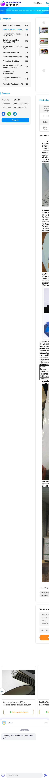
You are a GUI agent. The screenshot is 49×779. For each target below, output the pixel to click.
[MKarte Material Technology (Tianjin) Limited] (10, 3)
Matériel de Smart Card (15, 25)
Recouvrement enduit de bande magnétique (15, 66)
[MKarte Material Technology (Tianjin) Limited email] (3, 114)
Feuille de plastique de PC (15, 84)
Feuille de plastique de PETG (15, 79)
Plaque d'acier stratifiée (15, 57)
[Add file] (3, 775)
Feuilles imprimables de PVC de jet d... (15, 35)
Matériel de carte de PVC (15, 30)
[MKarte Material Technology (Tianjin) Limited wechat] (9, 114)
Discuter (15, 120)
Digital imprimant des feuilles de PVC (15, 41)
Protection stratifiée (15, 61)
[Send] (46, 775)
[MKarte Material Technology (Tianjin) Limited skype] (15, 114)
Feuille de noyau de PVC (15, 52)
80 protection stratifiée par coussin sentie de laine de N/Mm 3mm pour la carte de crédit (17, 705)
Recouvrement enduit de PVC (15, 47)
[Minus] (45, 722)
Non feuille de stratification (15, 72)
